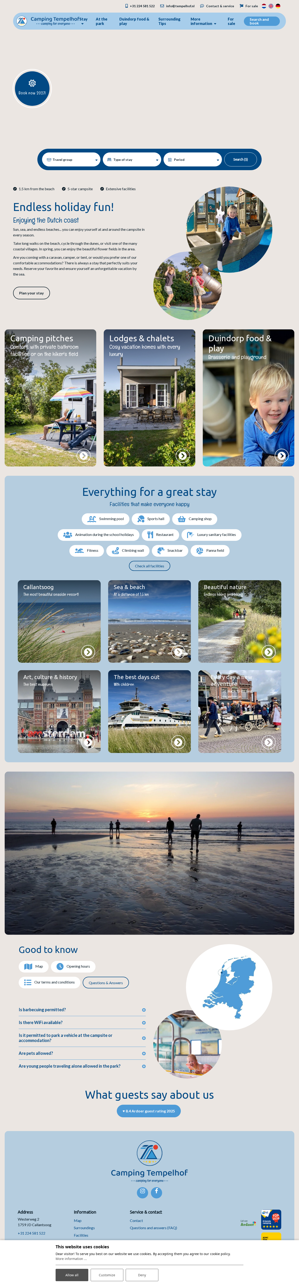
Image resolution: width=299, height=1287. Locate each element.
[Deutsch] (278, 5)
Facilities (81, 1235)
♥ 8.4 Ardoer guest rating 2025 (149, 1111)
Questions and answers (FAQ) (153, 1227)
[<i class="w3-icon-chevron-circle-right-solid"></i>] (84, 456)
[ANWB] (271, 1220)
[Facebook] (156, 1192)
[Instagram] (142, 1192)
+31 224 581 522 (31, 1233)
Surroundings (84, 1227)
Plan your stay (31, 293)
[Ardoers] (248, 1220)
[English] (271, 5)
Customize (107, 1275)
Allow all (71, 1275)
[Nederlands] (264, 5)
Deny (142, 1275)
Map (78, 1220)
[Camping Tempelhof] (47, 20)
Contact (136, 1220)
